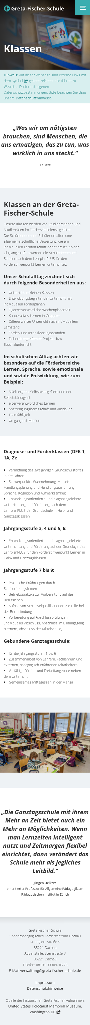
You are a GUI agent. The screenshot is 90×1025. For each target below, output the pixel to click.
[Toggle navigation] (82, 7)
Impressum (45, 982)
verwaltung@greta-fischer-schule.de (50, 970)
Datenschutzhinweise (34, 98)
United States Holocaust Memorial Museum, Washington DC (45, 1009)
